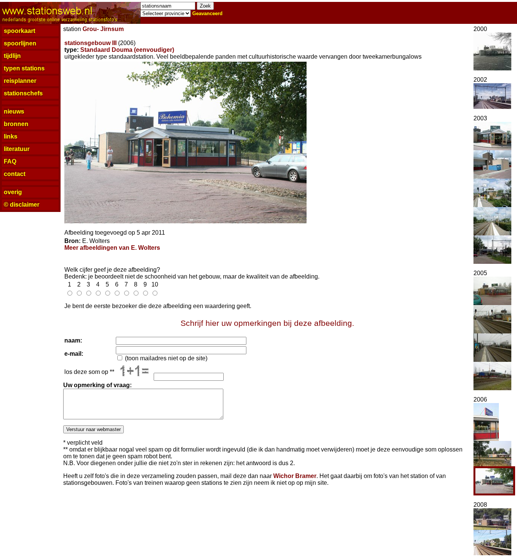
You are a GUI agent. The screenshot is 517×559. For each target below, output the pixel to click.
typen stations (24, 68)
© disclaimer (21, 204)
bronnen (16, 124)
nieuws (14, 111)
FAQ (10, 161)
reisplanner (20, 81)
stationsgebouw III (90, 43)
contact (14, 174)
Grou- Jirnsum (103, 29)
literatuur (17, 149)
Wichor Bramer (294, 476)
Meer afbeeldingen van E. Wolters (112, 247)
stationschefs (23, 93)
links (10, 136)
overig (13, 192)
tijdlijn (12, 56)
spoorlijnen (20, 43)
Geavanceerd (207, 13)
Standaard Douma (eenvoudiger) (127, 50)
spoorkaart (19, 31)
